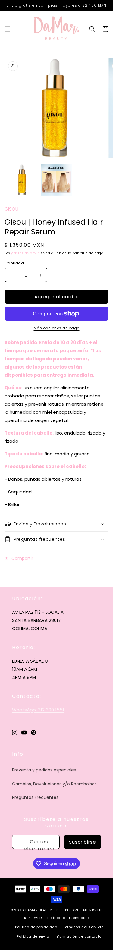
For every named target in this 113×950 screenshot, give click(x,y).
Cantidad (14, 263)
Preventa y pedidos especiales (44, 770)
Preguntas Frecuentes (35, 797)
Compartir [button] (22, 558)
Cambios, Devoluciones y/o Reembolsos (54, 784)
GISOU (11, 209)
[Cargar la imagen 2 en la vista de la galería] (56, 180)
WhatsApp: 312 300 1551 (38, 710)
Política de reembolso (68, 917)
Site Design (67, 910)
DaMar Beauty (38, 910)
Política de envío (33, 936)
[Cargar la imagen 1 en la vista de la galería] (22, 180)
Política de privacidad (36, 927)
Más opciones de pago (57, 328)
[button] (7, 29)
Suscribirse (82, 842)
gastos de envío (25, 253)
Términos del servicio (83, 927)
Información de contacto (78, 936)
